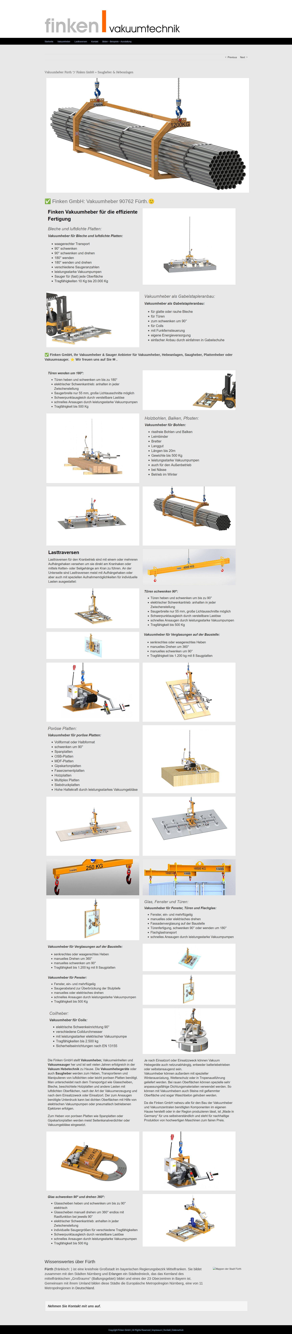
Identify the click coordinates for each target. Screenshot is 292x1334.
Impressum (157, 1329)
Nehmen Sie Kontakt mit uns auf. (74, 1306)
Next (242, 57)
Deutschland (84, 1288)
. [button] (116, 359)
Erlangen (115, 1274)
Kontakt (167, 1329)
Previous (232, 57)
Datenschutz (178, 1329)
